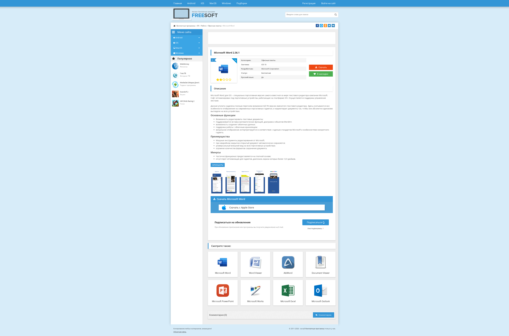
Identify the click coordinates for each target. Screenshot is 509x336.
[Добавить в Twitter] (329, 25)
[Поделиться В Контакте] (333, 25)
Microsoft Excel (288, 301)
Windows (226, 3)
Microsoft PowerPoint (223, 301)
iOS (202, 3)
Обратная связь (179, 332)
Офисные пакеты (214, 26)
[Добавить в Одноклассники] (325, 25)
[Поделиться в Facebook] (317, 25)
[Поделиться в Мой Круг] (321, 25)
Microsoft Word (223, 272)
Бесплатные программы (186, 26)
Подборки (241, 3)
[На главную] (197, 14)
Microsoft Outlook (321, 301)
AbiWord (288, 272)
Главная (178, 3)
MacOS (213, 3)
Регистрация (308, 3)
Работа (203, 26)
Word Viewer (255, 272)
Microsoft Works (255, 301)
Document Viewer (321, 272)
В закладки (322, 73)
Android (191, 3)
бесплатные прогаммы (314, 328)
